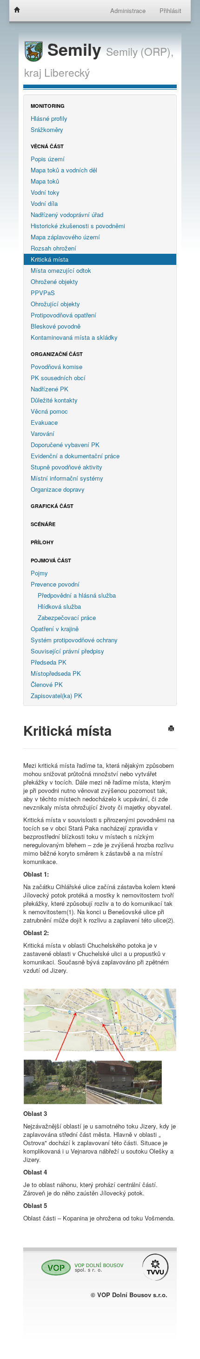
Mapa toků (45, 181)
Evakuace (44, 422)
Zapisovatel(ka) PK (56, 695)
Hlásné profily (49, 118)
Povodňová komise (56, 366)
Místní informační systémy (67, 478)
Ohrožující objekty (55, 303)
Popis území (48, 158)
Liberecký (67, 72)
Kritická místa (49, 259)
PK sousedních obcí (58, 377)
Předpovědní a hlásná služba (77, 595)
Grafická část (52, 505)
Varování (42, 433)
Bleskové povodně (55, 326)
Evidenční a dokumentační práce (75, 455)
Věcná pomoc (49, 411)
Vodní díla (44, 203)
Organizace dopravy (58, 489)
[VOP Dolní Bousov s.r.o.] (80, 1263)
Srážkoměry (47, 129)
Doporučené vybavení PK (65, 444)
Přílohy (42, 542)
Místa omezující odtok (61, 270)
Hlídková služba (59, 606)
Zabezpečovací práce (67, 617)
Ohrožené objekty (54, 281)
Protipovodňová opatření (63, 314)
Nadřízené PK (49, 388)
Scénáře (43, 524)
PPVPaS (43, 292)
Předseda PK (49, 662)
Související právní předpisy (67, 651)
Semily (74, 49)
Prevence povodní (55, 584)
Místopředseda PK (56, 673)
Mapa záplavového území (65, 236)
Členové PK (47, 684)
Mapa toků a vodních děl (64, 169)
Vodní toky (45, 192)
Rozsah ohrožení (53, 248)
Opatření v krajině (55, 628)
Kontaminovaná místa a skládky (74, 337)
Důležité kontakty (54, 400)
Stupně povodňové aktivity (66, 466)
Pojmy (39, 572)
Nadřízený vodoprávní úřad (67, 214)
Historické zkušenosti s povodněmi (78, 225)
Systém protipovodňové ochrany (74, 639)
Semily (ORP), (139, 51)
